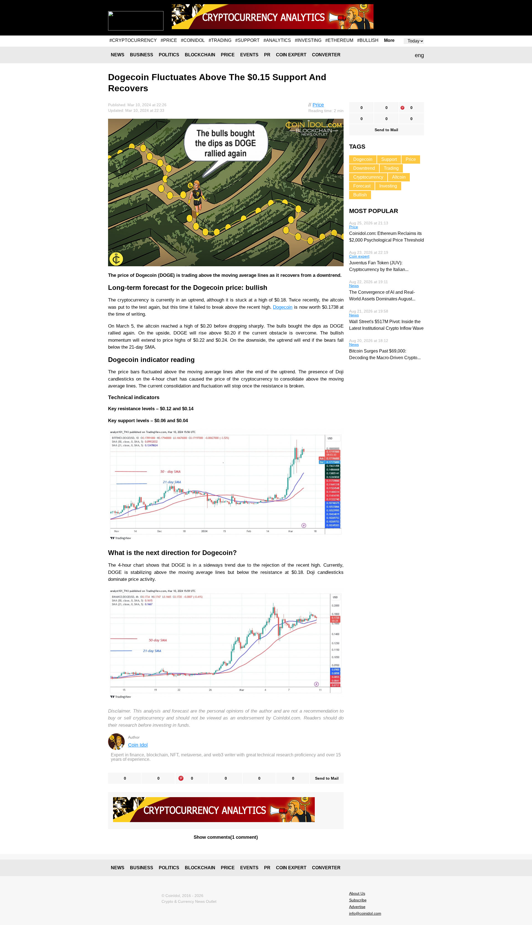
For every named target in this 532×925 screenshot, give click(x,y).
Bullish (360, 194)
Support (389, 159)
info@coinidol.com (365, 913)
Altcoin (399, 177)
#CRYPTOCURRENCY (133, 40)
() (226, 837)
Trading (391, 168)
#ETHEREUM (339, 40)
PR (267, 54)
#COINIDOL (193, 40)
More (389, 40)
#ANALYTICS (277, 40)
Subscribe (358, 900)
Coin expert (291, 54)
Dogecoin (282, 307)
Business (141, 54)
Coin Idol (138, 745)
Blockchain (200, 54)
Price (228, 54)
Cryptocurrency (368, 177)
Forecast (361, 186)
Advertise (357, 906)
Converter (326, 54)
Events (249, 54)
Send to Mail (327, 778)
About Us (357, 893)
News (117, 54)
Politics (169, 54)
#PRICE (169, 40)
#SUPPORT (247, 40)
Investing (388, 186)
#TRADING (220, 40)
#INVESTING (308, 40)
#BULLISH (367, 40)
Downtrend (364, 168)
